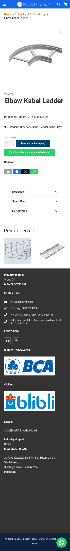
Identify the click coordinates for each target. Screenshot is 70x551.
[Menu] (4, 4)
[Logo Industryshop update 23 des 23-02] (33, 4)
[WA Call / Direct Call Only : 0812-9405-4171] (7, 314)
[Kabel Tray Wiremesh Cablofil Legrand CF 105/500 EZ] (17, 251)
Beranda (9, 14)
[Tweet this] (25, 171)
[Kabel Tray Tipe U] (52, 251)
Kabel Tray (39, 14)
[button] (58, 4)
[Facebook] (7, 341)
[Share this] (17, 171)
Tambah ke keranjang (33, 143)
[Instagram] (16, 341)
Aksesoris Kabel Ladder (34, 127)
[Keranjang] (65, 4)
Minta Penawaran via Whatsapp (31, 152)
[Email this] (8, 171)
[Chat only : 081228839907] (7, 308)
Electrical (23, 14)
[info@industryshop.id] (7, 302)
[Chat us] (61, 542)
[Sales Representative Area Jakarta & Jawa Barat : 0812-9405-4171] (7, 321)
